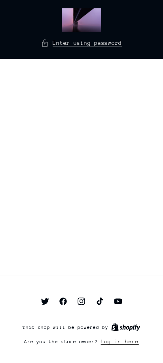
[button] (81, 43)
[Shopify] (125, 327)
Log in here (120, 341)
